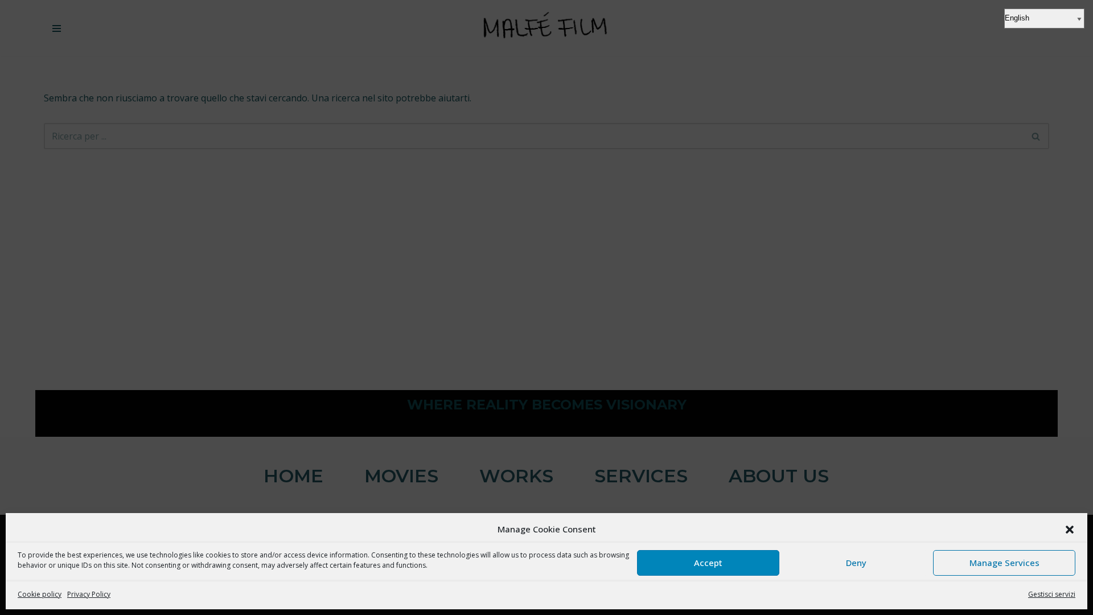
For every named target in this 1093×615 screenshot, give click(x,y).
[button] (1069, 529)
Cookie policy (39, 594)
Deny (856, 562)
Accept (708, 562)
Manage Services (1004, 562)
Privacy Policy (88, 594)
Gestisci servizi (1051, 594)
